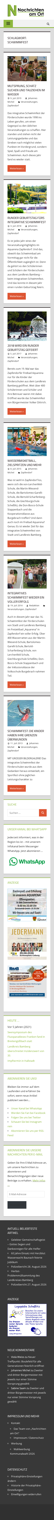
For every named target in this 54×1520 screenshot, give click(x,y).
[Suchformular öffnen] (48, 24)
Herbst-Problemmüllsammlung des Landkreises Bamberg (24, 1275)
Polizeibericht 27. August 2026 (28, 1284)
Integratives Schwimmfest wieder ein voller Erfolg (26, 597)
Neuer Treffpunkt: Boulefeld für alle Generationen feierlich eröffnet (26, 1361)
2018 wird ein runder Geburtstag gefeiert (23, 347)
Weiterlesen (16, 168)
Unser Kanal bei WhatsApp (26, 1108)
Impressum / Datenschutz (29, 1437)
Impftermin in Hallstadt (21, 1060)
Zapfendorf (13, 105)
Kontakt (15, 1423)
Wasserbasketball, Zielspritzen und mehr (24, 462)
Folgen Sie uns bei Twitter (26, 1117)
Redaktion (34, 605)
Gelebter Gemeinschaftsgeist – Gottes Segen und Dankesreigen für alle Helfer (26, 1244)
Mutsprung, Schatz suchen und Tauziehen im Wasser (26, 90)
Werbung (16, 1443)
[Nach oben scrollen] (49, 1515)
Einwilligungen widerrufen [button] (26, 1494)
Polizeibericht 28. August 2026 (28, 1266)
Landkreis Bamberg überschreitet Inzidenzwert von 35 (26, 1051)
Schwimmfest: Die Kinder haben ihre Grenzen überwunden (26, 735)
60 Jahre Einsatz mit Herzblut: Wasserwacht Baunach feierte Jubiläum (27, 1257)
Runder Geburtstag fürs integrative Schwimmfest (27, 219)
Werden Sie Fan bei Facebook (28, 1113)
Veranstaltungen (29, 101)
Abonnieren (17, 1205)
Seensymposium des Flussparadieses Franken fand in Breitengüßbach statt (26, 1036)
